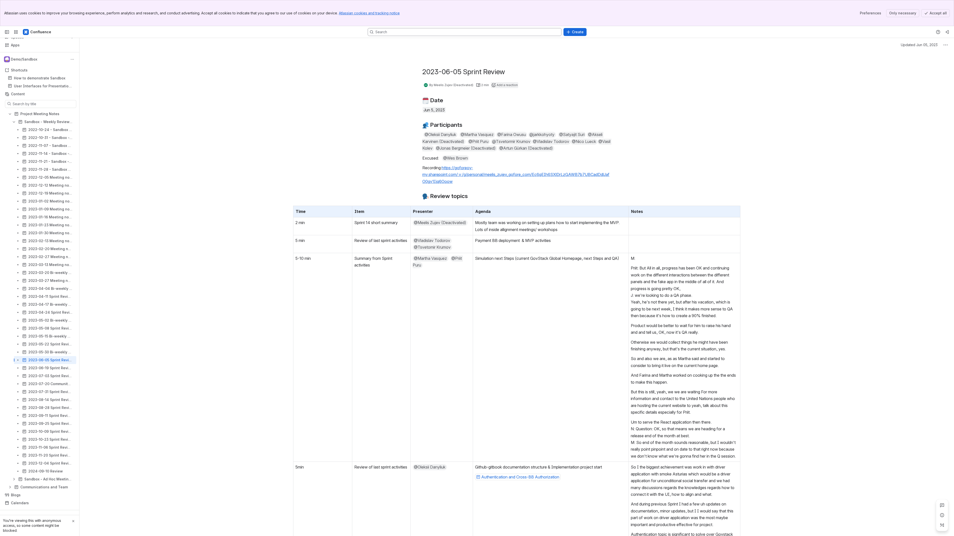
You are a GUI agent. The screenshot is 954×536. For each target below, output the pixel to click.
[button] (440, 135)
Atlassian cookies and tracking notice (369, 13)
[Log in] (947, 32)
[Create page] (942, 525)
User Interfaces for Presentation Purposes (42, 86)
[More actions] (72, 59)
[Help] (938, 32)
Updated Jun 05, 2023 (919, 45)
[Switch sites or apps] (16, 32)
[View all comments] (942, 505)
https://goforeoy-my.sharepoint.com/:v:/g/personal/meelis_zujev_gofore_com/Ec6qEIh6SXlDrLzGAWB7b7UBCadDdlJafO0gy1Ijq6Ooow (515, 174)
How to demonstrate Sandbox (39, 78)
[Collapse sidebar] (7, 32)
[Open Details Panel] (942, 515)
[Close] (73, 521)
